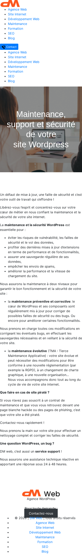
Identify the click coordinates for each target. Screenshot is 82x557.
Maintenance (17, 24)
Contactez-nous (41, 513)
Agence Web (17, 9)
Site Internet (17, 14)
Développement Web (23, 19)
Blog (11, 38)
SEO (11, 33)
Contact (11, 46)
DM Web (36, 518)
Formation (15, 29)
